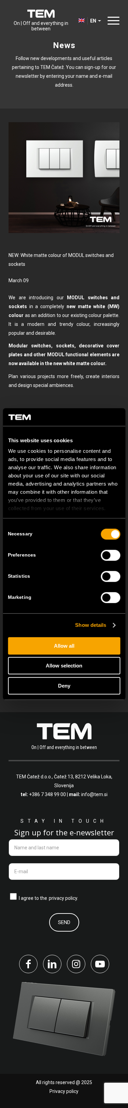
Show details (90, 625)
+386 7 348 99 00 (47, 794)
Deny (64, 686)
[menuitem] (111, 20)
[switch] (110, 555)
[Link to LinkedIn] (52, 964)
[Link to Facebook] (28, 964)
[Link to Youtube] (100, 964)
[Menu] (111, 20)
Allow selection (64, 666)
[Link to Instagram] (76, 964)
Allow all (64, 646)
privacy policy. (63, 898)
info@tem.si (94, 794)
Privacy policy (64, 1091)
